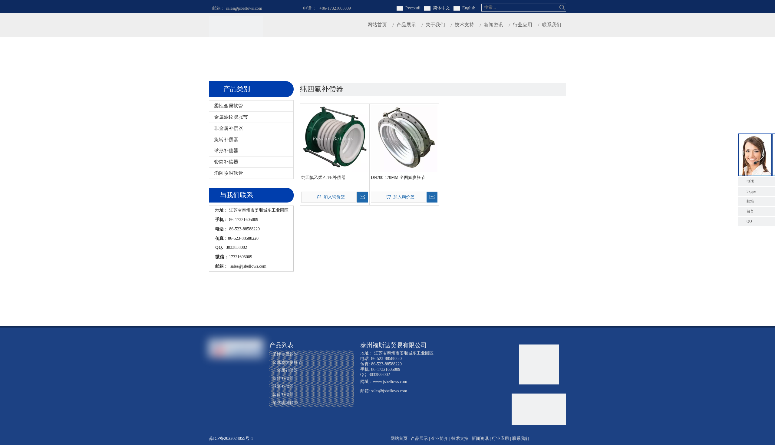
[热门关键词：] (562, 7)
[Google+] (225, 381)
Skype (751, 191)
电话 (750, 181)
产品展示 (419, 438)
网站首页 (399, 438)
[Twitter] (248, 381)
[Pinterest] (237, 392)
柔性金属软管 (228, 105)
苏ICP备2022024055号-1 (231, 438)
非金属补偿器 (228, 128)
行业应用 (500, 438)
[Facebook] (214, 381)
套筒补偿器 (226, 161)
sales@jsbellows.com (247, 266)
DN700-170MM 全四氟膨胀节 (398, 177)
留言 (750, 211)
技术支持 (459, 438)
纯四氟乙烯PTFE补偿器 (323, 177)
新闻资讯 (480, 438)
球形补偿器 (226, 150)
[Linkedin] (237, 381)
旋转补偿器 (226, 139)
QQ (749, 221)
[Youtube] (214, 392)
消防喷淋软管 (228, 173)
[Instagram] (225, 392)
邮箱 (750, 201)
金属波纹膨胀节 (231, 117)
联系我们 (520, 438)
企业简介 (439, 438)
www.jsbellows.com (390, 381)
